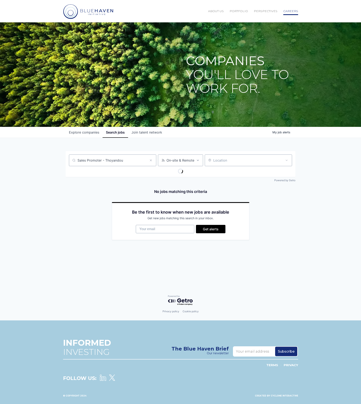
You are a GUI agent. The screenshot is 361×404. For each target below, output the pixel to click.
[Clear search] (150, 160)
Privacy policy (171, 311)
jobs (115, 132)
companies (84, 132)
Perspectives (265, 11)
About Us (216, 11)
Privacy (291, 365)
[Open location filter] (286, 160)
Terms (272, 365)
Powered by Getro (284, 180)
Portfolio (239, 11)
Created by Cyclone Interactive (276, 395)
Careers (290, 11)
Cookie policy (191, 311)
